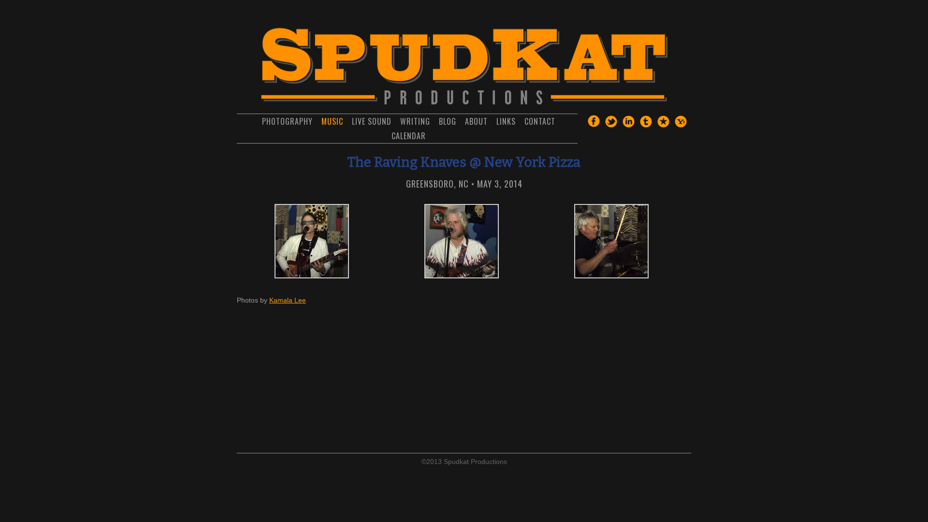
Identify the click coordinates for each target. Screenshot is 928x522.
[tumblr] (645, 125)
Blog (447, 121)
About (476, 121)
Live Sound (372, 121)
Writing (415, 121)
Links (506, 121)
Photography (287, 121)
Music (332, 121)
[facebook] (593, 125)
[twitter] (611, 125)
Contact (539, 121)
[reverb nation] (663, 125)
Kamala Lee (287, 300)
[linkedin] (628, 125)
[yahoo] (680, 125)
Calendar (409, 136)
